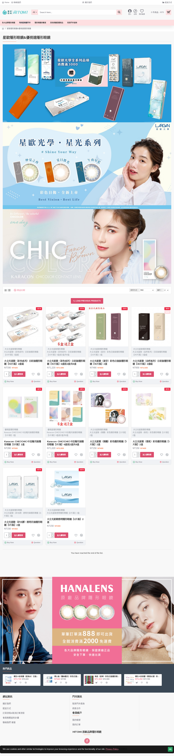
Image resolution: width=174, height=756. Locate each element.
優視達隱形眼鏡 (11, 429)
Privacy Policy (112, 749)
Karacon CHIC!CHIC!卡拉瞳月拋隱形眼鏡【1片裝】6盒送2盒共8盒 (65, 443)
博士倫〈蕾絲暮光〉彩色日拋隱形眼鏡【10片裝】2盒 (67, 676)
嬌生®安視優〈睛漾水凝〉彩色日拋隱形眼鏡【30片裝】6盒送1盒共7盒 (148, 676)
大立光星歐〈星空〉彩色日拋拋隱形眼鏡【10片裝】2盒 (109, 362)
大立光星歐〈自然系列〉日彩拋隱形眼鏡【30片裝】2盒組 (152, 362)
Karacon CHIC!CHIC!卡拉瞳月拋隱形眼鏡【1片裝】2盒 (22, 443)
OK (170, 749)
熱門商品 (7, 668)
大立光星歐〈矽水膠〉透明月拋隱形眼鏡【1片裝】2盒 (23, 523)
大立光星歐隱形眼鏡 (13, 349)
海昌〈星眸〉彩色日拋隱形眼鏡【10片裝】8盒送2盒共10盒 (107, 676)
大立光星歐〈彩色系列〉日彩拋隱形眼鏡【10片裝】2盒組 (23, 362)
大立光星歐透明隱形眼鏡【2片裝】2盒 (65, 520)
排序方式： (134, 290)
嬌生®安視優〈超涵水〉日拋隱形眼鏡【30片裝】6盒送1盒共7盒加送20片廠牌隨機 (26, 676)
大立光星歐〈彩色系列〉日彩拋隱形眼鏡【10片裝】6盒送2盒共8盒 (66, 362)
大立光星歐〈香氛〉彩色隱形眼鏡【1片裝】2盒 (151, 443)
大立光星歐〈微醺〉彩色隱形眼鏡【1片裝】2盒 (108, 443)
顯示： (159, 290)
